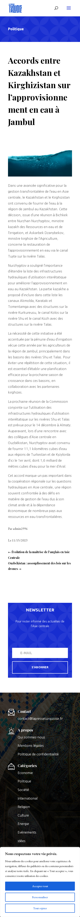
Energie (23, 823)
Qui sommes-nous (31, 737)
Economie (25, 772)
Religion (24, 806)
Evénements (27, 832)
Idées (21, 841)
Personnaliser (40, 897)
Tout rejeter (40, 908)
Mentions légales (31, 745)
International (28, 798)
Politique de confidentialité (38, 754)
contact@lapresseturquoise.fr (40, 718)
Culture (23, 815)
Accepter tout (40, 886)
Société (23, 789)
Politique (16, 29)
